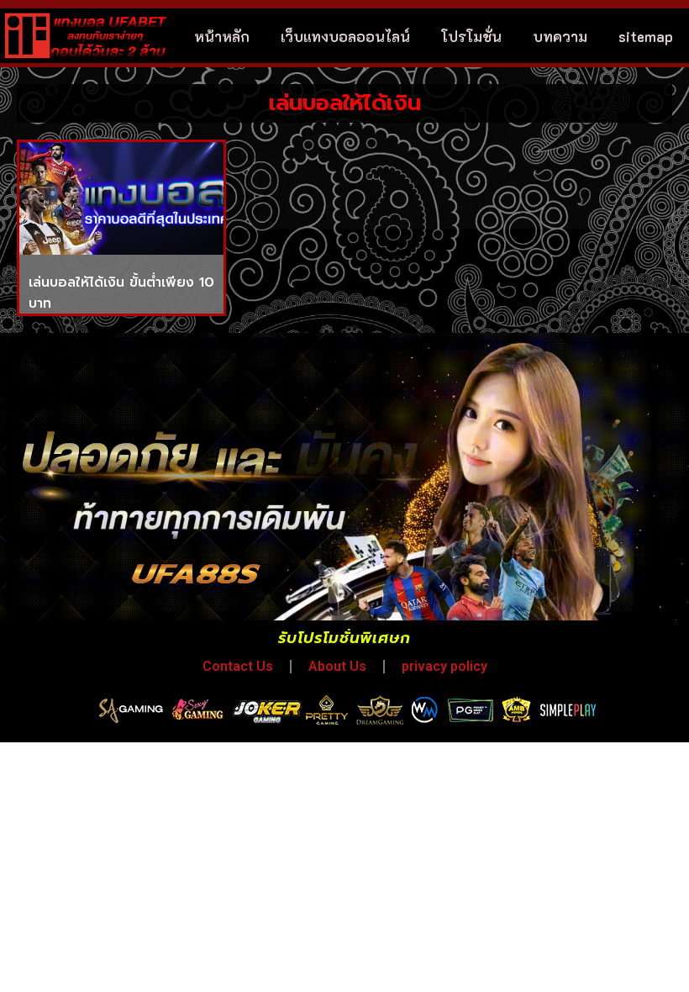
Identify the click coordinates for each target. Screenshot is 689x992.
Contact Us (237, 666)
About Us (337, 666)
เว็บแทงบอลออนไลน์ (345, 36)
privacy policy (444, 666)
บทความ (560, 36)
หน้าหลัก (222, 36)
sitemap (645, 36)
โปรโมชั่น (471, 36)
